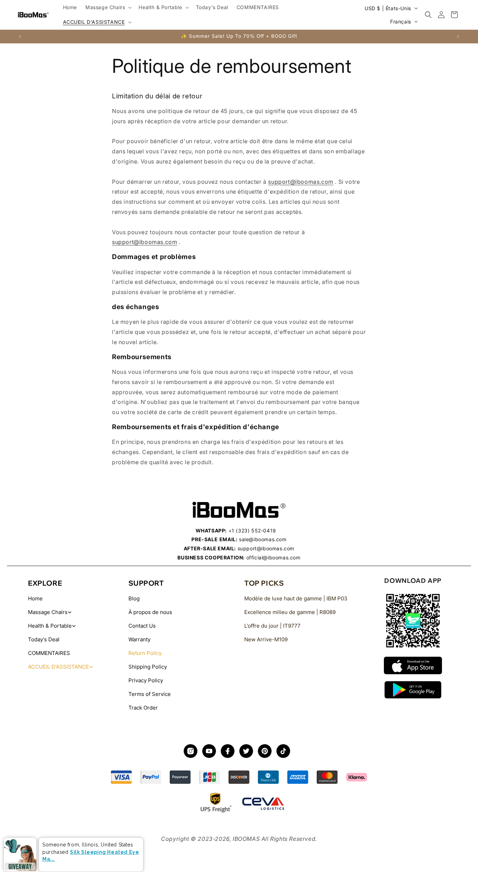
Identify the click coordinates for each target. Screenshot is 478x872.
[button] (107, 7)
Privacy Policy (145, 680)
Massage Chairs (48, 612)
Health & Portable (50, 625)
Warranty (139, 639)
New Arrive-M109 (266, 639)
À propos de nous (150, 612)
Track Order (143, 707)
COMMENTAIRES (49, 653)
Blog (134, 598)
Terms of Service (149, 694)
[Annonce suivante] (458, 36)
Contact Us (142, 625)
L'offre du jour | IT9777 (272, 625)
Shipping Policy (147, 666)
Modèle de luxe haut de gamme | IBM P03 (295, 598)
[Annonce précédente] (20, 36)
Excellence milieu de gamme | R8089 (290, 612)
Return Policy (145, 653)
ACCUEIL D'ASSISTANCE (58, 666)
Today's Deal (43, 639)
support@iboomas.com (300, 181)
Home (35, 598)
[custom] (190, 751)
